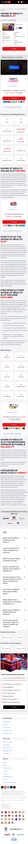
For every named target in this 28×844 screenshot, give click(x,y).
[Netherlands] (13, 819)
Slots (16, 9)
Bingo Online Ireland (7, 747)
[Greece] (13, 816)
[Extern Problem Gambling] (7, 834)
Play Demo (14, 67)
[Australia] (6, 812)
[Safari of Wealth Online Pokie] (16, 819)
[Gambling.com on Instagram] (11, 787)
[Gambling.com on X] (2, 787)
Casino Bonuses (6, 753)
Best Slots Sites (6, 745)
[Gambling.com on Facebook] (8, 787)
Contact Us (5, 771)
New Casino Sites (6, 721)
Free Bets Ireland (6, 727)
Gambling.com (3, 9)
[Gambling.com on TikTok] (14, 787)
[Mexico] (9, 819)
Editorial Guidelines (7, 768)
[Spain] (6, 823)
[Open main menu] (2, 2)
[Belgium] (13, 812)
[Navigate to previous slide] (3, 638)
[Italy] (6, 819)
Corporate (5, 773)
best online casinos (16, 262)
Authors (4, 765)
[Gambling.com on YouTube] (5, 787)
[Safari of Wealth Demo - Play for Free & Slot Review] (2, 812)
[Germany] (9, 816)
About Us (5, 762)
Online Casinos (11, 9)
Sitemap (4, 779)
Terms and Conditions (7, 800)
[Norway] (20, 819)
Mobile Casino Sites (7, 733)
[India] (23, 816)
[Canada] (2, 816)
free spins (24, 318)
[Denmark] (6, 816)
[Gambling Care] (17, 829)
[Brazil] (20, 812)
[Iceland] (16, 816)
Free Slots (5, 724)
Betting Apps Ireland (7, 730)
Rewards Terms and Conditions (9, 782)
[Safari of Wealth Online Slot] (23, 812)
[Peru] (23, 819)
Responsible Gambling (7, 776)
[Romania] (2, 823)
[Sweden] (9, 823)
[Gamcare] (6, 829)
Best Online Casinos (7, 742)
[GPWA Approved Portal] (14, 839)
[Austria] (9, 812)
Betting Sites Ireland (7, 750)
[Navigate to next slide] (25, 638)
